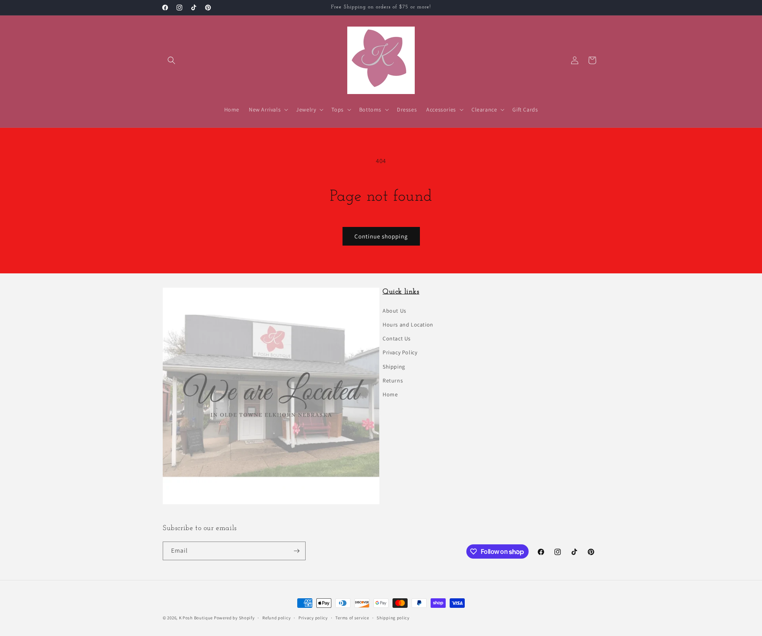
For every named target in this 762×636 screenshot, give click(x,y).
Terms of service (352, 618)
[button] (171, 60)
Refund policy (276, 618)
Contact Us (397, 338)
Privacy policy (313, 618)
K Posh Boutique (196, 618)
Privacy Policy (400, 352)
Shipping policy (393, 618)
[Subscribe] (296, 551)
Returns (393, 380)
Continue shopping (381, 236)
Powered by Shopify (234, 618)
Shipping (394, 366)
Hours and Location (408, 324)
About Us (394, 310)
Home (390, 394)
